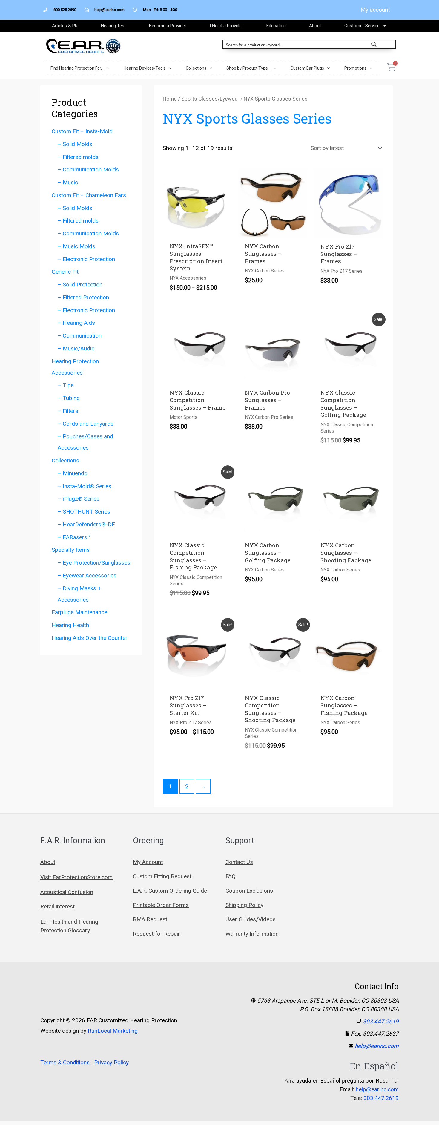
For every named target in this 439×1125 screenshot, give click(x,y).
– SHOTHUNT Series (84, 511)
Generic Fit (65, 271)
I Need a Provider (226, 25)
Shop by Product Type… (248, 68)
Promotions (355, 68)
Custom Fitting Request (162, 876)
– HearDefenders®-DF (86, 524)
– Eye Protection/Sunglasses (94, 562)
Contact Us (239, 862)
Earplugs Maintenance (79, 612)
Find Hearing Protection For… (77, 68)
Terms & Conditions (65, 1062)
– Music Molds (76, 246)
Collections (196, 68)
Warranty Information (252, 933)
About (315, 25)
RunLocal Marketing (113, 1030)
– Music (68, 182)
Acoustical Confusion (66, 892)
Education (276, 25)
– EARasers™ (74, 537)
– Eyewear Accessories (87, 575)
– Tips (66, 385)
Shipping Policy (244, 905)
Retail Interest (57, 906)
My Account (148, 862)
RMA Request (150, 919)
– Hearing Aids (76, 322)
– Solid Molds (75, 144)
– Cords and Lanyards (85, 423)
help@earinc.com (377, 1046)
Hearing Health (70, 625)
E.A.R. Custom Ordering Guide (170, 890)
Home (170, 99)
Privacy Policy (111, 1062)
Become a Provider (167, 25)
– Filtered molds (78, 157)
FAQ (230, 876)
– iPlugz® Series (78, 498)
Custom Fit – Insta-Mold (82, 131)
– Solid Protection (80, 284)
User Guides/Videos (250, 919)
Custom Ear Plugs (307, 68)
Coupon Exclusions (249, 890)
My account (375, 9)
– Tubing (69, 398)
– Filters (68, 410)
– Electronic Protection (86, 259)
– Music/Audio (76, 348)
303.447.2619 (381, 1021)
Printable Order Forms (161, 905)
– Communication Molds (88, 169)
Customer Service (362, 25)
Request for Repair (156, 933)
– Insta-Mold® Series (84, 486)
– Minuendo (73, 473)
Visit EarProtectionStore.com (76, 877)
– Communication (80, 335)
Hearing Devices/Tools (145, 68)
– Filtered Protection (83, 297)
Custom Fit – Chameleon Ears (89, 195)
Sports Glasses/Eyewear (210, 99)
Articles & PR (65, 25)
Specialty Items (71, 549)
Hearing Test (113, 25)
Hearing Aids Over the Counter (90, 637)
